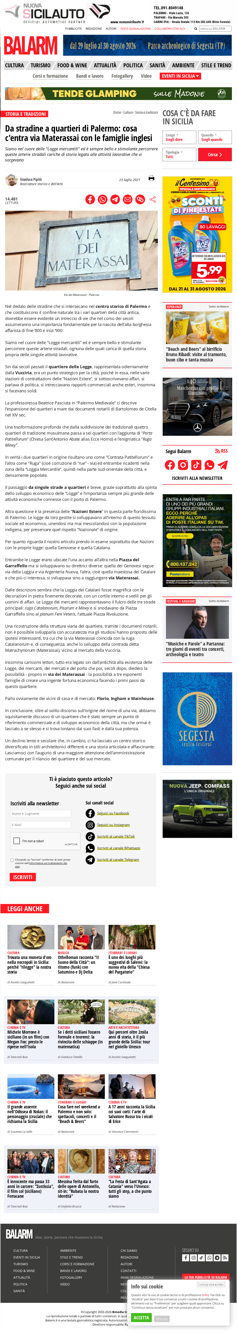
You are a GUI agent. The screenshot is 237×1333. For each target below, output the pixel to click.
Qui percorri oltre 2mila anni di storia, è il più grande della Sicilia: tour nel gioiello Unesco (129, 1039)
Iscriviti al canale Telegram (118, 859)
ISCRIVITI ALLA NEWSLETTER (197, 478)
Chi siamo (129, 1250)
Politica (20, 1284)
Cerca (213, 154)
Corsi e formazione (50, 76)
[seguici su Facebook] (185, 1257)
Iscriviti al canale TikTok (116, 836)
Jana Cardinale (121, 982)
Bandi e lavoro (89, 76)
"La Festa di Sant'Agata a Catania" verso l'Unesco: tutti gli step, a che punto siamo (130, 1188)
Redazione (67, 982)
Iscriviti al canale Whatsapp (118, 848)
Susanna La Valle (21, 1132)
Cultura (128, 112)
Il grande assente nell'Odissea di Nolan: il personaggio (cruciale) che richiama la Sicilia (29, 1114)
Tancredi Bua (19, 1057)
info (205, 1295)
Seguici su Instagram (113, 824)
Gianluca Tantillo (71, 1057)
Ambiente (68, 1250)
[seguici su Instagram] (193, 1257)
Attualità (21, 1277)
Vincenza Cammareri (125, 1132)
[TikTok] (90, 836)
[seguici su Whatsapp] (209, 1257)
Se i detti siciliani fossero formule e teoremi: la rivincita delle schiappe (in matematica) (80, 1039)
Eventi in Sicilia (26, 1257)
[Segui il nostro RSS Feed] (224, 1257)
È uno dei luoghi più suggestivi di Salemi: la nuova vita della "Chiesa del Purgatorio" (129, 964)
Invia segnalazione (137, 1277)
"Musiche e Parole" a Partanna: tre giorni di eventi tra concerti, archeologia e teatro (195, 649)
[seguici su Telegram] (217, 1257)
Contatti (128, 1270)
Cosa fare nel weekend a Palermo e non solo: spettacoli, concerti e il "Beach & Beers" (79, 1114)
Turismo (20, 1264)
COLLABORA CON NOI (170, 28)
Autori (126, 1264)
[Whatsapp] (90, 848)
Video (146, 76)
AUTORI (111, 28)
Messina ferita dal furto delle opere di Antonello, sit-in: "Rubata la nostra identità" (79, 1188)
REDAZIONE (94, 28)
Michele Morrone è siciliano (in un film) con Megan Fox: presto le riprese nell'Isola (28, 1039)
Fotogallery (122, 76)
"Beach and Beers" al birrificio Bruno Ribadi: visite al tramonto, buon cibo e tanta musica (196, 354)
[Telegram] (90, 859)
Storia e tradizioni (146, 112)
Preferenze (162, 1319)
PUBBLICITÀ (73, 28)
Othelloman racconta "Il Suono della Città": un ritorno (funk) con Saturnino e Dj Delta (78, 964)
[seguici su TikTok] (201, 1257)
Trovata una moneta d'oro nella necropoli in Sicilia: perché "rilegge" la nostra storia (29, 964)
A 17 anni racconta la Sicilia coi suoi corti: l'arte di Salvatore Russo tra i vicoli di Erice (132, 1114)
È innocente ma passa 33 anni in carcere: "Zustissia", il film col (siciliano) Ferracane (30, 1188)
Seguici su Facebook (113, 813)
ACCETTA (141, 1317)
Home (117, 112)
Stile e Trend (71, 1257)
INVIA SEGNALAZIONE (135, 28)
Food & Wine (24, 1270)
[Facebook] (90, 813)
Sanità (19, 1291)
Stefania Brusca (71, 1206)
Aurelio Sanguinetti (22, 982)
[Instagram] (90, 824)
